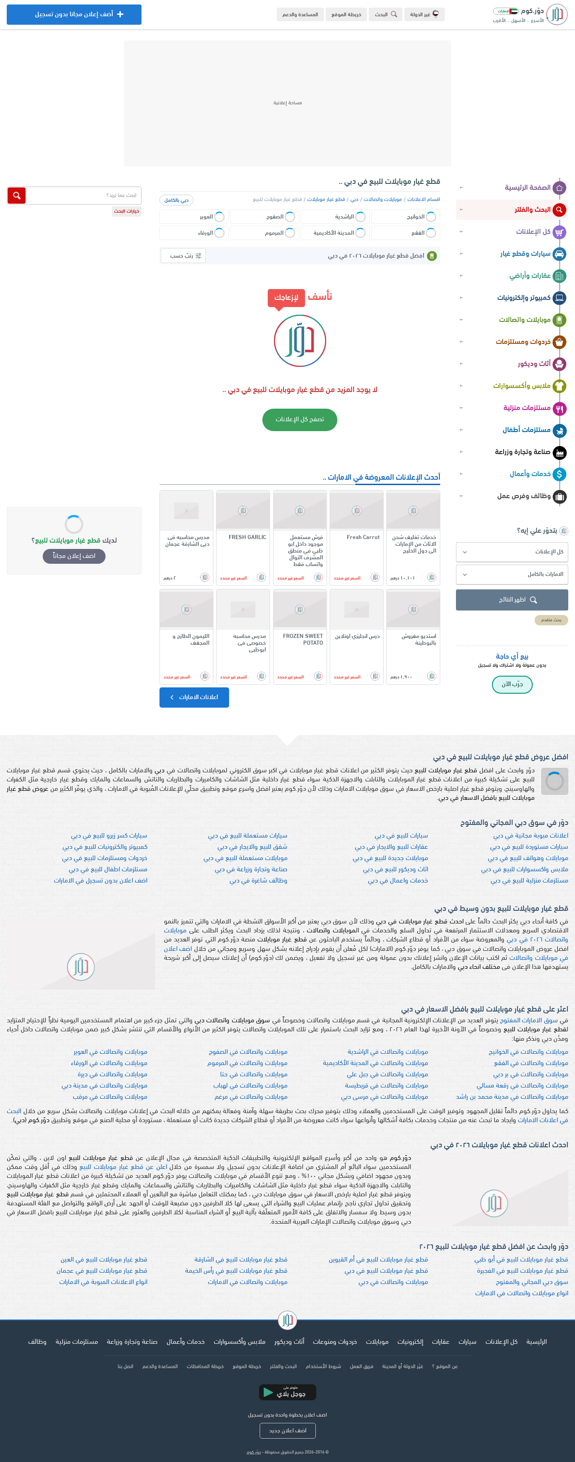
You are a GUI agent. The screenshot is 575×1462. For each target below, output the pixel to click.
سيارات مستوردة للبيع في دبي (529, 847)
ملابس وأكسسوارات (522, 386)
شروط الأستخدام (323, 1366)
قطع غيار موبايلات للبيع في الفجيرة (522, 1271)
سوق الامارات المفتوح (529, 1020)
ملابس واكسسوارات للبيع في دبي (524, 869)
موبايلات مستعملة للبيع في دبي (245, 858)
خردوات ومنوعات (335, 1342)
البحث (381, 15)
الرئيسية (536, 1342)
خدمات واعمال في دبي (398, 881)
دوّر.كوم (254, 1452)
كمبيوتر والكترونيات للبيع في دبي (104, 847)
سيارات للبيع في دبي (401, 836)
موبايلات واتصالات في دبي (393, 1282)
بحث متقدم (551, 620)
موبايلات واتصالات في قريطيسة (386, 1086)
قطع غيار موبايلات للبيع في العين (104, 1260)
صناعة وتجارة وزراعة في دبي (251, 869)
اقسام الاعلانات (423, 199)
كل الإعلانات (533, 232)
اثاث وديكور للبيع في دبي (395, 869)
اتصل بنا (125, 1366)
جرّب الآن (512, 684)
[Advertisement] (287, 103)
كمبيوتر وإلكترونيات (524, 298)
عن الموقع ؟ (445, 1366)
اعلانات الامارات (198, 697)
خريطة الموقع (346, 15)
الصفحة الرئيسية (528, 188)
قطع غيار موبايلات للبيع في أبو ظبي (521, 1260)
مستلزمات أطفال (527, 430)
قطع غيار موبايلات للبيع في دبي (386, 1271)
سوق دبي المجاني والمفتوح (532, 1282)
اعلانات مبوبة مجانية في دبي (530, 836)
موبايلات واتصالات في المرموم (248, 1063)
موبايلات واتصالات (525, 320)
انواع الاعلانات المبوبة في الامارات (103, 1282)
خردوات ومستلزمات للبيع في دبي (104, 858)
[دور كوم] (287, 1321)
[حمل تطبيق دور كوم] (287, 1392)
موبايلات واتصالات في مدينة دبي (104, 1086)
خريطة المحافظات (205, 1366)
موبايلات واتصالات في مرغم (251, 1097)
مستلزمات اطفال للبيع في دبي (108, 869)
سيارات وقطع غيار (525, 254)
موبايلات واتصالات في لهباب (250, 1086)
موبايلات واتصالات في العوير (110, 1052)
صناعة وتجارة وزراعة (523, 452)
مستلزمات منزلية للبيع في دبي (529, 881)
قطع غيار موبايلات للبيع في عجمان (102, 1271)
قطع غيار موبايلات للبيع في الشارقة (241, 1260)
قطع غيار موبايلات (326, 199)
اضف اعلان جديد (287, 1431)
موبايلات (377, 1342)
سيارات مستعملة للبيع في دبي (248, 836)
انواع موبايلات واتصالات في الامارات (521, 1293)
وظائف (37, 1342)
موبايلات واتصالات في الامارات (248, 1282)
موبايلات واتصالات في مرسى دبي (384, 1097)
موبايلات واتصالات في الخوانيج (528, 1052)
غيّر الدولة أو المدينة (402, 1366)
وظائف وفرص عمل (524, 496)
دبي (354, 199)
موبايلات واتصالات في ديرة (112, 1074)
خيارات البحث (126, 211)
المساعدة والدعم (300, 15)
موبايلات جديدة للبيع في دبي (390, 858)
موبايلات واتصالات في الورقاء (109, 1063)
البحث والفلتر (533, 210)
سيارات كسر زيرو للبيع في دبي (109, 836)
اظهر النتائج (512, 600)
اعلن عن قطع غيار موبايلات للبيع (123, 1167)
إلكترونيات (410, 1342)
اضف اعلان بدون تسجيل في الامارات (100, 881)
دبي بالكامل (176, 200)
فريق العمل (361, 1366)
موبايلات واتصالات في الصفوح (248, 1052)
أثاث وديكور (534, 364)
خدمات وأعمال (530, 474)
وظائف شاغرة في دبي (259, 881)
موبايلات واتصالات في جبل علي (387, 1074)
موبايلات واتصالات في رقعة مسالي (522, 1086)
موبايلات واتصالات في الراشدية (388, 1052)
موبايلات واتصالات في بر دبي (530, 1074)
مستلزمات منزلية (527, 408)
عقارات (441, 1342)
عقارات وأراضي (530, 276)
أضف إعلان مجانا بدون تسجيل (74, 18)
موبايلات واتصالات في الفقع (531, 1063)
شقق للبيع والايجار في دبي (252, 847)
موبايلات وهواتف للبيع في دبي (528, 858)
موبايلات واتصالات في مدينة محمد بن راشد (512, 1097)
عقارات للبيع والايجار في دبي (391, 847)
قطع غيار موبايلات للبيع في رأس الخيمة (236, 1271)
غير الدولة (420, 15)
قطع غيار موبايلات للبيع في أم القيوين (378, 1260)
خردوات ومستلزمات (523, 342)
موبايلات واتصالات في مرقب (110, 1097)
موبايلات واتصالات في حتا (254, 1074)
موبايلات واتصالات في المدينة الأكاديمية (375, 1063)
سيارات (468, 1342)
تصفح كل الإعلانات (300, 419)
